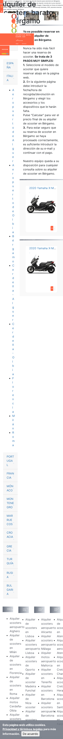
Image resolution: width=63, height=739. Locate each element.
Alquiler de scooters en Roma (15, 685)
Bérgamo (13, 248)
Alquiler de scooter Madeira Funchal (30, 682)
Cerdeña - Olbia (13, 349)
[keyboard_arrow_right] (7, 53)
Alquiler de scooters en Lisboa (31, 628)
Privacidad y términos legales (23, 729)
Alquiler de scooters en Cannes (31, 720)
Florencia (13, 394)
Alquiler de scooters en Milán (15, 644)
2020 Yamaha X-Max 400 (46, 188)
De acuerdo (30, 734)
